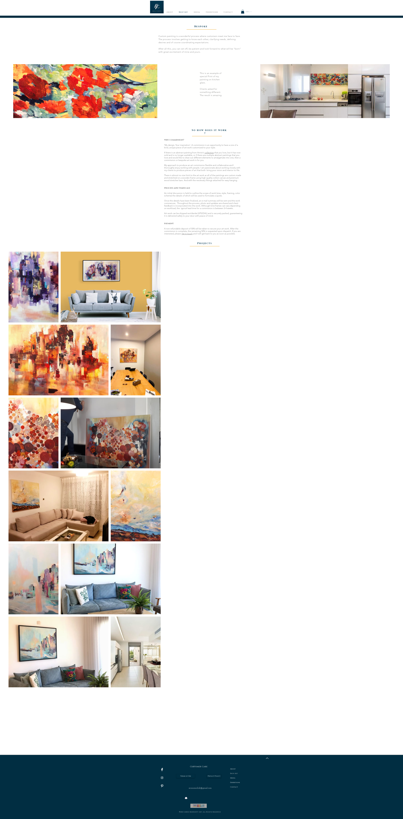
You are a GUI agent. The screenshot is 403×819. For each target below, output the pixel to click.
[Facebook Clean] (162, 769)
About (233, 769)
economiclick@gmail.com (200, 788)
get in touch (187, 233)
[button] (242, 12)
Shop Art (234, 773)
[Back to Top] (267, 758)
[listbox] (248, 12)
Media (232, 778)
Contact (234, 787)
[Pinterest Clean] (162, 785)
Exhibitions (235, 782)
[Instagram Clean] (162, 777)
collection (209, 152)
